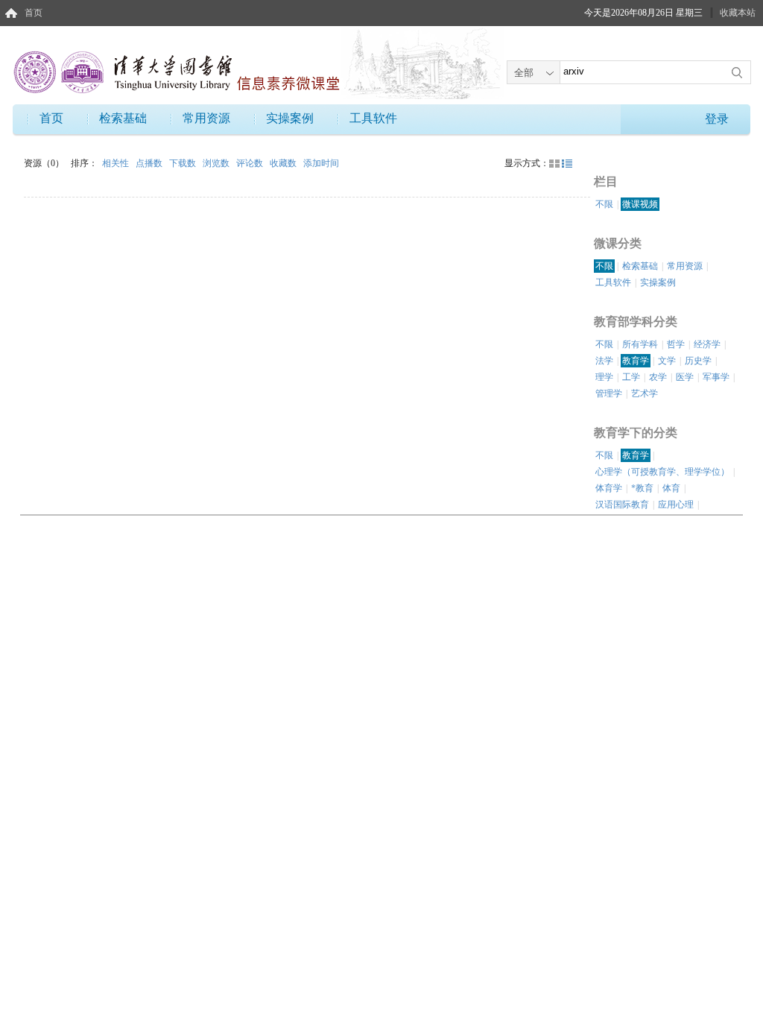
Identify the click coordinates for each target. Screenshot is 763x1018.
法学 (604, 360)
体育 (671, 488)
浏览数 (217, 163)
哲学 (676, 344)
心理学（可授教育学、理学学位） (662, 472)
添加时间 (321, 163)
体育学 (608, 488)
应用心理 (676, 504)
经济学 (707, 344)
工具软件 (373, 118)
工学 (631, 377)
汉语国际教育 (622, 504)
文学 (667, 360)
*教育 (642, 488)
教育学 (635, 360)
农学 (658, 377)
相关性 (116, 163)
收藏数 (284, 163)
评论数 (250, 163)
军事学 (716, 377)
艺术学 (644, 393)
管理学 (608, 393)
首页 (33, 12)
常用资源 (206, 118)
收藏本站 (738, 12)
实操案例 (290, 118)
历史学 (698, 360)
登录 (717, 119)
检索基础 (123, 118)
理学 (604, 377)
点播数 (150, 163)
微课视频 (640, 204)
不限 (604, 204)
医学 (685, 377)
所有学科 (640, 344)
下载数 (183, 163)
